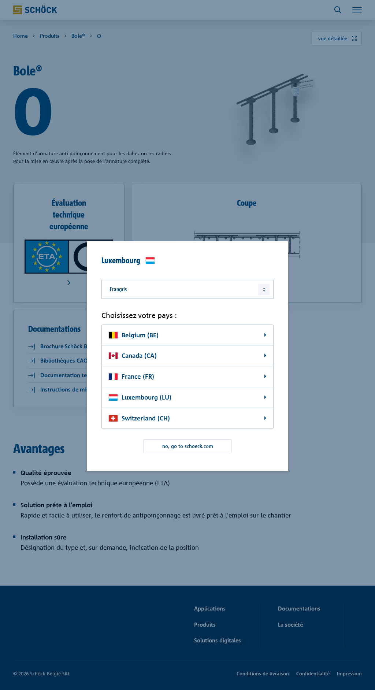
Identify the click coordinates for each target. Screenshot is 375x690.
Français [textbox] (118, 289)
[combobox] (187, 289)
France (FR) (138, 377)
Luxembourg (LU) (146, 397)
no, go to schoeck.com (187, 446)
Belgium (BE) (140, 335)
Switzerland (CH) (146, 418)
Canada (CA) (139, 356)
